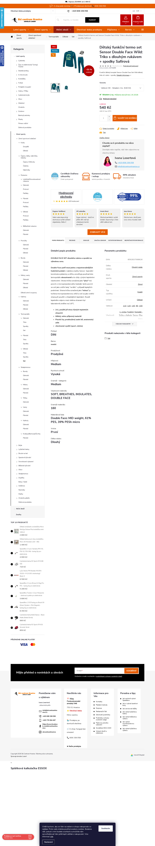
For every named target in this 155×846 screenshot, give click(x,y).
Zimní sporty (20, 134)
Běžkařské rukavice (29, 226)
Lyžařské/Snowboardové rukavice (31, 180)
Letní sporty (20, 56)
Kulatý (140, 292)
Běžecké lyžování (24, 466)
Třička (25, 398)
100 (141, 306)
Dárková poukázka (24, 127)
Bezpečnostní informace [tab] (134, 240)
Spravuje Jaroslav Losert (19, 756)
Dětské (25, 151)
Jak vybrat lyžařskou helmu (130, 713)
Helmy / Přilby (23, 91)
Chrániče (21, 107)
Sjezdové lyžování (24, 457)
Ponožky (24, 241)
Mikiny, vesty (25, 275)
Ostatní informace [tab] (115, 240)
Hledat (92, 20)
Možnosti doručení (109, 99)
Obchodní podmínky (103, 715)
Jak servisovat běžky (130, 709)
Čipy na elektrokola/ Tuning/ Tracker (28, 66)
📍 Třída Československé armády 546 (73, 701)
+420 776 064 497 (49, 720)
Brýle (20, 445)
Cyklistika (21, 61)
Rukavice (24, 175)
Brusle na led (23, 453)
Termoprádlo (25, 314)
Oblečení (21, 103)
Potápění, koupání (24, 87)
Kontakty (99, 702)
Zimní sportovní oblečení (27, 139)
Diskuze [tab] (86, 240)
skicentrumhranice (49, 732)
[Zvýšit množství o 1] (109, 116)
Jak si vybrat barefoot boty (130, 704)
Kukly (23, 143)
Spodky (25, 326)
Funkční (130, 312)
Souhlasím (105, 828)
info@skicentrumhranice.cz (129, 166)
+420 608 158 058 (126, 162)
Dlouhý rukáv (137, 267)
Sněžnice (21, 486)
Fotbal (20, 83)
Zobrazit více (97, 232)
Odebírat (131, 670)
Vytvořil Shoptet (139, 755)
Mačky (20, 494)
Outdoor (21, 111)
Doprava (99, 708)
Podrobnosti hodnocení (130, 66)
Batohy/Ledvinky (24, 115)
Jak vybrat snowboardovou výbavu (128, 723)
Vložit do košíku (127, 118)
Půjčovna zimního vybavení (102, 724)
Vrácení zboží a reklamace (101, 732)
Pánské (25, 198)
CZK (137, 11)
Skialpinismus (25, 367)
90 (137, 306)
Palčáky (25, 193)
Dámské (26, 185)
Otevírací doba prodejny (21, 11)
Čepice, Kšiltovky (29, 162)
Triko (24, 322)
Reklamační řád (101, 711)
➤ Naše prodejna (74, 746)
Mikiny (25, 385)
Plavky (20, 119)
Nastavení (48, 842)
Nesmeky (21, 490)
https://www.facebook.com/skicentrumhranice (50, 726)
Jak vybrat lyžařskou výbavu (130, 729)
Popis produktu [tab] (58, 240)
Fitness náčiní (23, 123)
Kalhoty (23, 297)
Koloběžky (22, 79)
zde (51, 836)
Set (24, 330)
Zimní (140, 284)
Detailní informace (123, 75)
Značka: (104, 138)
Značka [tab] (100, 240)
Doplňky (21, 478)
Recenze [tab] (72, 240)
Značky (18, 515)
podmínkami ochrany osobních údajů (109, 676)
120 (129, 306)
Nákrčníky (26, 170)
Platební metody (101, 705)
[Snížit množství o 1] (109, 119)
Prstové (25, 189)
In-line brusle (22, 75)
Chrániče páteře (24, 498)
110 (124, 306)
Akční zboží (20, 509)
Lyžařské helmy (23, 449)
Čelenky (25, 166)
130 (133, 306)
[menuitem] (21, 29)
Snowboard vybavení (25, 461)
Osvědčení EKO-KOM (103, 728)
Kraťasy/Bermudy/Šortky (31, 434)
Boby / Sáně (22, 482)
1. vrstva (122, 312)
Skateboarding (23, 71)
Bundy (23, 258)
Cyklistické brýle (24, 95)
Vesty (25, 407)
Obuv (20, 99)
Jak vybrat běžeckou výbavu (130, 718)
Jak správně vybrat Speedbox (129, 699)
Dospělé (26, 147)
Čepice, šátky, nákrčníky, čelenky (29, 157)
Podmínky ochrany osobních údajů (102, 719)
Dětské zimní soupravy (29, 293)
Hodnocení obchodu (66, 195)
